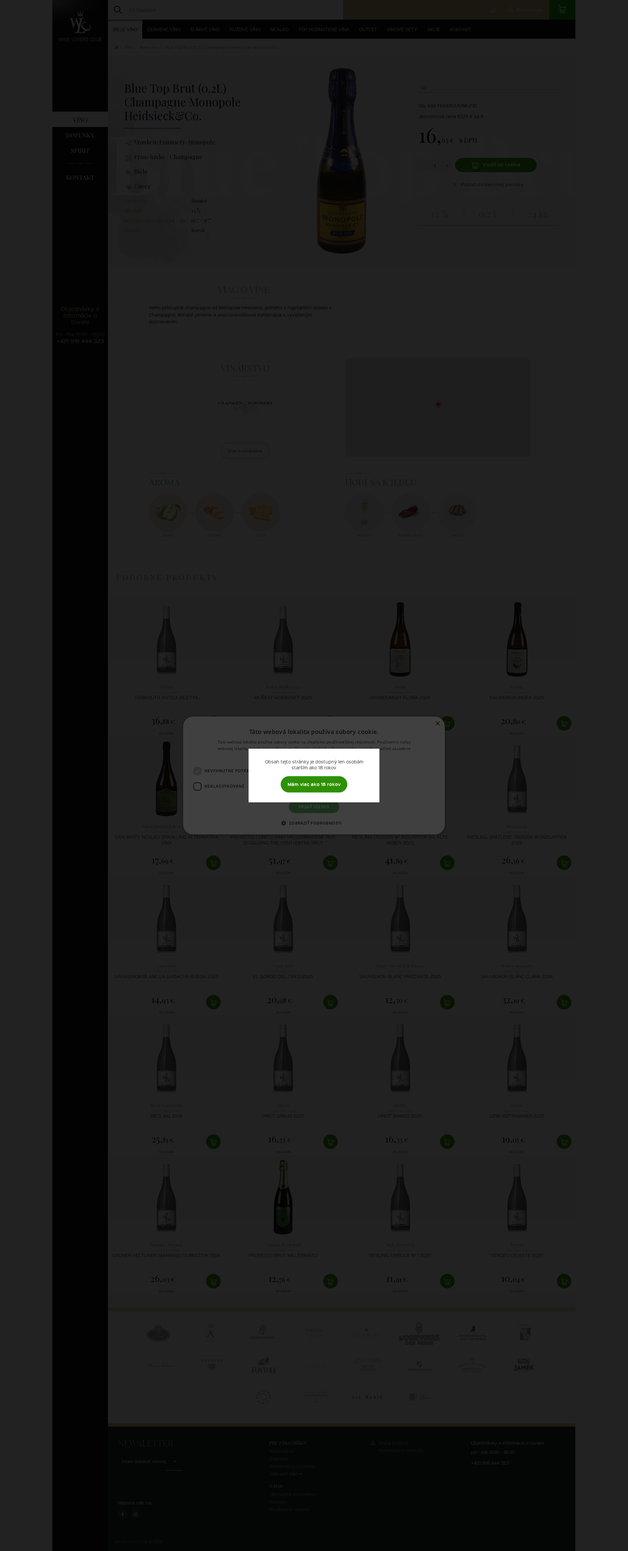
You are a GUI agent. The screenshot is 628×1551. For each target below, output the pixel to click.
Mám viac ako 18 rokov (314, 784)
